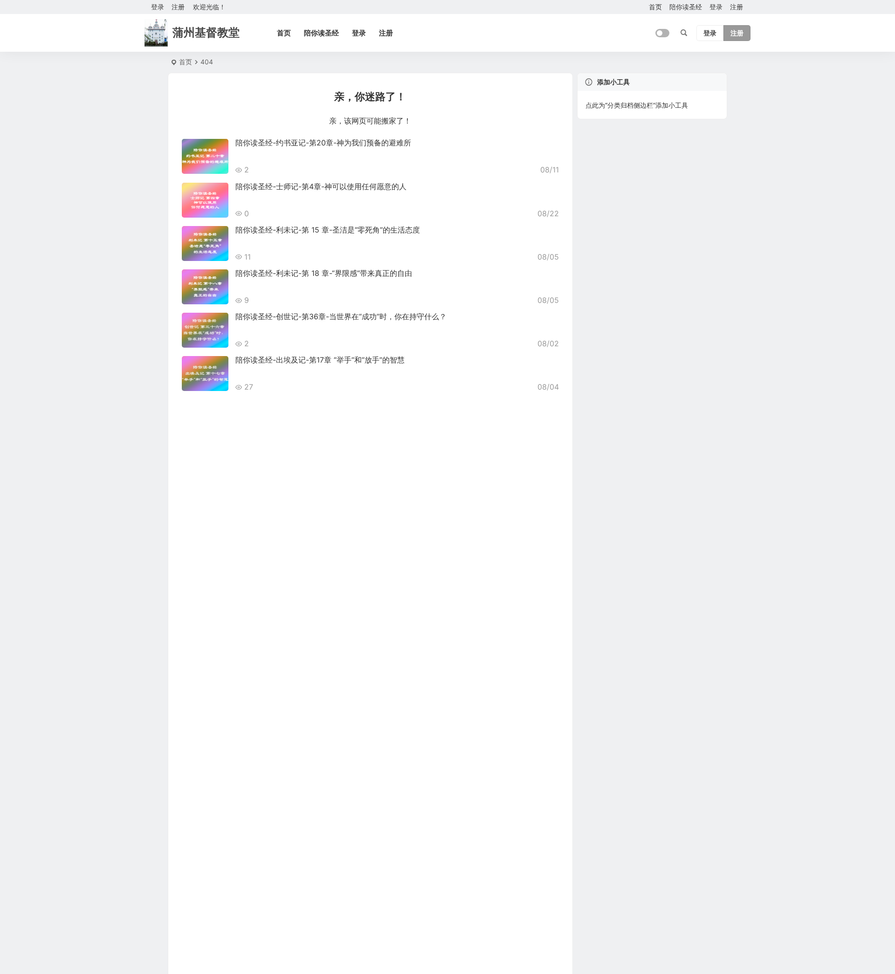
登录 (716, 7)
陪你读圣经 (685, 7)
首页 (655, 7)
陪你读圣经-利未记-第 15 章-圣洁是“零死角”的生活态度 (327, 229)
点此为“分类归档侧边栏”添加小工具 (636, 105)
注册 (178, 7)
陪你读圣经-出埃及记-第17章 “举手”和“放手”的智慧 (320, 359)
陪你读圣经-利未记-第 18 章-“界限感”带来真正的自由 (323, 273)
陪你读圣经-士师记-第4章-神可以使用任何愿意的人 (320, 186)
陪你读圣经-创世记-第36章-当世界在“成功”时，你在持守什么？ (341, 316)
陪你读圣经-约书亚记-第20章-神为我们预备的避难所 (323, 142)
